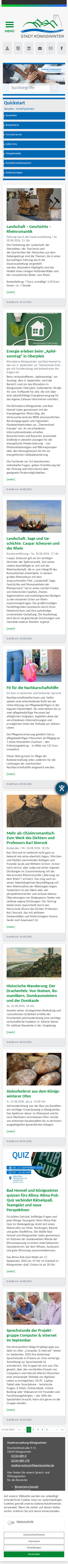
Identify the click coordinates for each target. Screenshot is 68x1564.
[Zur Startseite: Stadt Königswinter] (42, 26)
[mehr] (11, 292)
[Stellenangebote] (40, 48)
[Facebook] (61, 48)
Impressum (34, 1541)
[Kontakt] (50, 48)
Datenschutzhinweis (34, 1534)
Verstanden (34, 1554)
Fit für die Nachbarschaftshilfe (32, 688)
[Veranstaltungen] (29, 48)
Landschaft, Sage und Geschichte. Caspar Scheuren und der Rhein (33, 544)
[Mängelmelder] (7, 48)
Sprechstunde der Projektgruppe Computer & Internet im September (32, 1335)
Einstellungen (34, 1547)
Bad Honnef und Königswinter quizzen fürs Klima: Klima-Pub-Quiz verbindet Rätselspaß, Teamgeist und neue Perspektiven (33, 1200)
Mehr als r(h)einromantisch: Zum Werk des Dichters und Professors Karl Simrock (31, 838)
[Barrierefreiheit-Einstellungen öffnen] (62, 788)
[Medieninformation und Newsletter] (18, 48)
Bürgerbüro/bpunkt (26, 1486)
